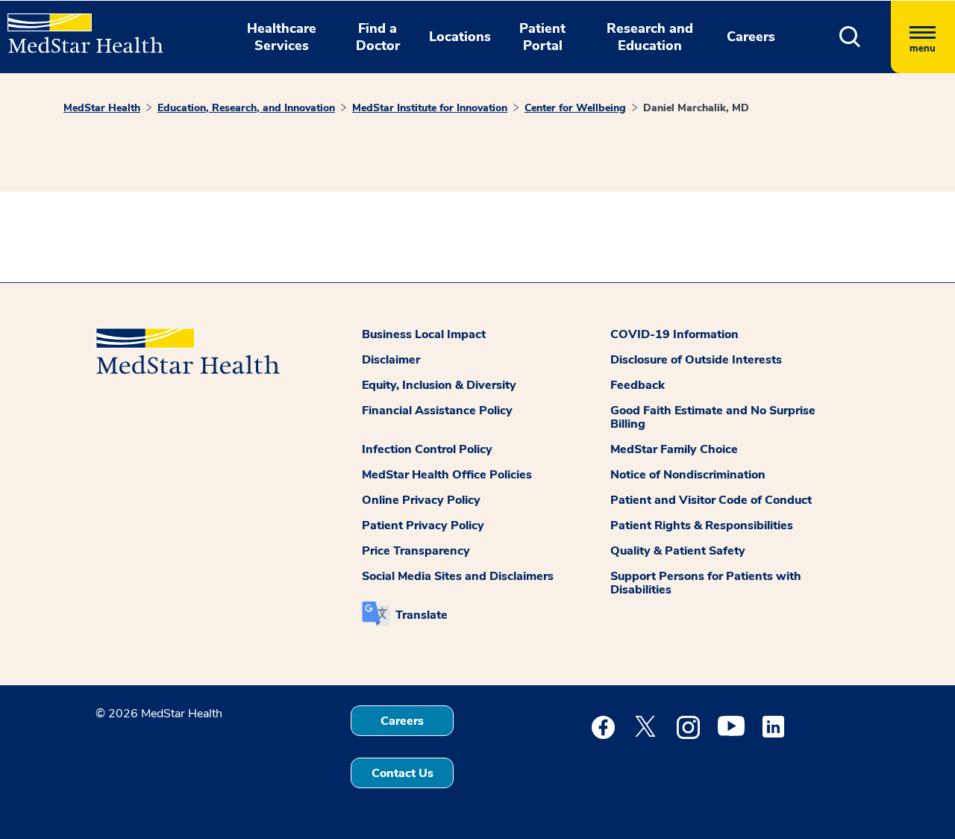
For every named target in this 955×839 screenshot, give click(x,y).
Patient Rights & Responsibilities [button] (701, 525)
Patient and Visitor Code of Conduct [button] (711, 500)
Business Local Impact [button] (424, 334)
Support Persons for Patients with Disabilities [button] (705, 583)
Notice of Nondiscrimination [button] (687, 475)
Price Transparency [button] (416, 551)
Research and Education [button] (650, 36)
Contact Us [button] (402, 773)
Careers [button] (751, 37)
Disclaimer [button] (391, 360)
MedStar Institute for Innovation (429, 108)
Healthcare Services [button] (281, 36)
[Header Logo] (78, 27)
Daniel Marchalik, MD (696, 108)
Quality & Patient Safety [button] (677, 551)
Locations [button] (460, 37)
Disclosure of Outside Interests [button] (696, 360)
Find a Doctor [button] (378, 36)
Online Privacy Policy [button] (421, 500)
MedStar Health (101, 108)
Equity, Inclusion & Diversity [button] (439, 385)
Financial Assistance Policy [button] (437, 410)
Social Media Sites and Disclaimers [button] (458, 576)
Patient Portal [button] (542, 36)
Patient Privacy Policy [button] (423, 525)
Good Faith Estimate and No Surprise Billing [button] (712, 417)
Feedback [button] (637, 385)
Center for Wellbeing (575, 108)
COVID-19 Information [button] (674, 334)
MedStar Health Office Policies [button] (447, 475)
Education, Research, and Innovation (246, 108)
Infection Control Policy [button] (427, 449)
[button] (850, 37)
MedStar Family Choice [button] (674, 449)
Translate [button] (421, 615)
